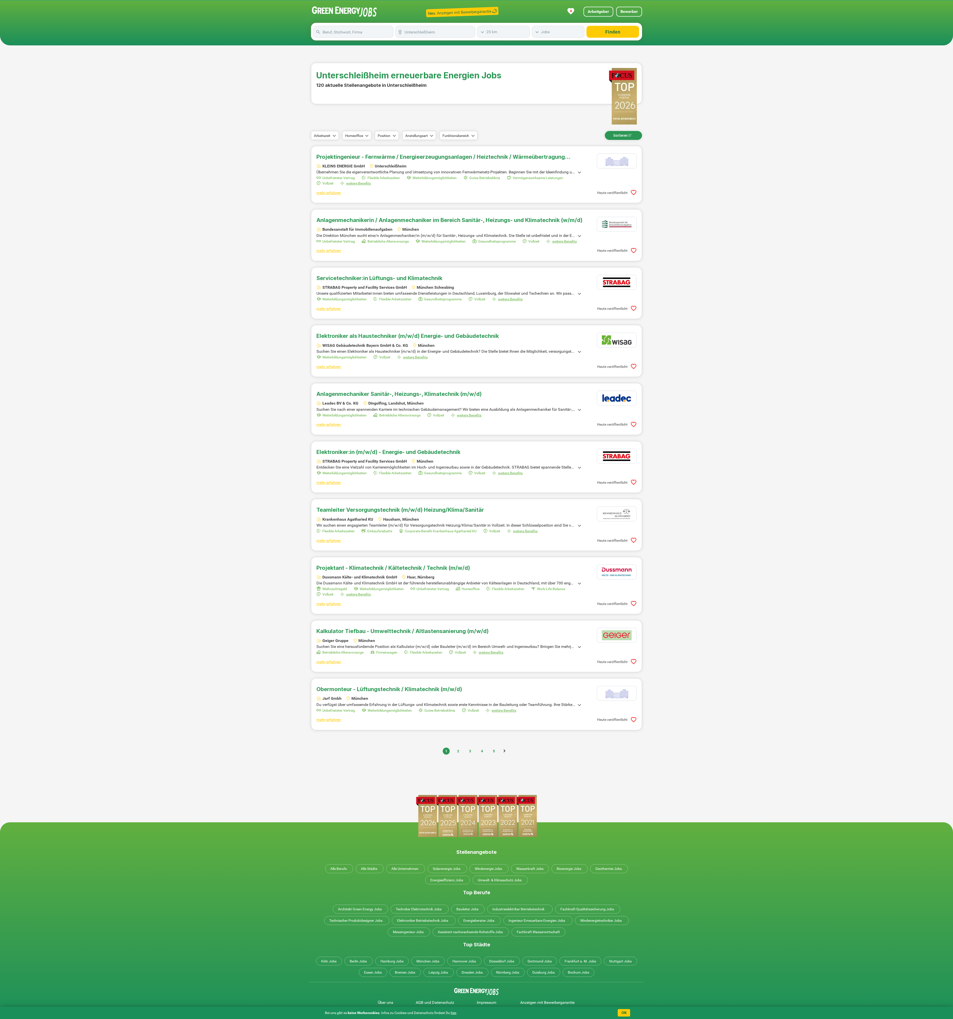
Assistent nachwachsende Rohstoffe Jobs (470, 932)
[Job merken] (634, 192)
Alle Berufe (338, 869)
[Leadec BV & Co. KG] (617, 398)
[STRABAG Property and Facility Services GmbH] (617, 282)
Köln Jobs (329, 961)
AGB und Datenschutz (435, 1002)
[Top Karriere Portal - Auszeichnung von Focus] (476, 816)
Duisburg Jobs (543, 972)
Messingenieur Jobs (408, 932)
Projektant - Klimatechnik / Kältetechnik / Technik (393, 568)
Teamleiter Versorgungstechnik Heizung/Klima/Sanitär (400, 510)
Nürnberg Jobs (507, 972)
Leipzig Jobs (438, 972)
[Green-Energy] (344, 11)
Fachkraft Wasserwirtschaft (538, 932)
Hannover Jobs (464, 961)
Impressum (486, 1002)
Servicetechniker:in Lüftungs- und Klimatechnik (379, 278)
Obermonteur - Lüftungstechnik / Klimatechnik (389, 689)
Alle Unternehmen (404, 869)
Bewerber (629, 11)
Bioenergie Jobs (569, 869)
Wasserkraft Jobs (530, 869)
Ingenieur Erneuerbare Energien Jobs (537, 921)
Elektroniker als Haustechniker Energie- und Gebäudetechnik (407, 336)
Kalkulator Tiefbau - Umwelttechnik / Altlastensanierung (402, 631)
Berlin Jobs (358, 961)
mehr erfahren (328, 193)
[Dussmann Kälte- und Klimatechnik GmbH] (617, 572)
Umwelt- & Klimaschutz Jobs (500, 880)
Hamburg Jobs (392, 961)
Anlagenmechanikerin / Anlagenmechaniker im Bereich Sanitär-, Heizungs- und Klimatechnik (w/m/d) (449, 220)
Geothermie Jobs (608, 869)
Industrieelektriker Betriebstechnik (518, 909)
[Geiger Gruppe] (617, 635)
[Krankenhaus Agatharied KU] (617, 514)
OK (624, 1012)
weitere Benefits (358, 183)
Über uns (385, 1002)
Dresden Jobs (472, 972)
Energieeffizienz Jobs (446, 880)
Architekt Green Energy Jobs (360, 909)
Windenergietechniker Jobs (601, 921)
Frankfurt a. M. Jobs (580, 961)
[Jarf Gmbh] (617, 693)
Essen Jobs (373, 972)
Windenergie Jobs (488, 869)
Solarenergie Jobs (446, 869)
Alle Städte (369, 869)
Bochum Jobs (578, 972)
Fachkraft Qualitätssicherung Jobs (587, 909)
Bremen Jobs (405, 972)
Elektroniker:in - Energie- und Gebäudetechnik (388, 452)
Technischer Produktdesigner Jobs (355, 921)
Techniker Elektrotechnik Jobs (419, 909)
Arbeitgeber (598, 11)
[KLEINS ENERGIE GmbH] (617, 161)
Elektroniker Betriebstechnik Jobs (422, 921)
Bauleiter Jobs (467, 909)
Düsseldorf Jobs (501, 961)
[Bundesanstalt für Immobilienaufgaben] (617, 224)
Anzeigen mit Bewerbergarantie (547, 1002)
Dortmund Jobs (540, 961)
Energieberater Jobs (478, 921)
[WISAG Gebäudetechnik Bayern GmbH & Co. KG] (617, 340)
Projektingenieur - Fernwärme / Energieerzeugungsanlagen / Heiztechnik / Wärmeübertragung (440, 157)
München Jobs (427, 961)
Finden (612, 31)
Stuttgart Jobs (620, 961)
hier (453, 1013)
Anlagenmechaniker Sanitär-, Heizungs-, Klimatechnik (399, 394)
